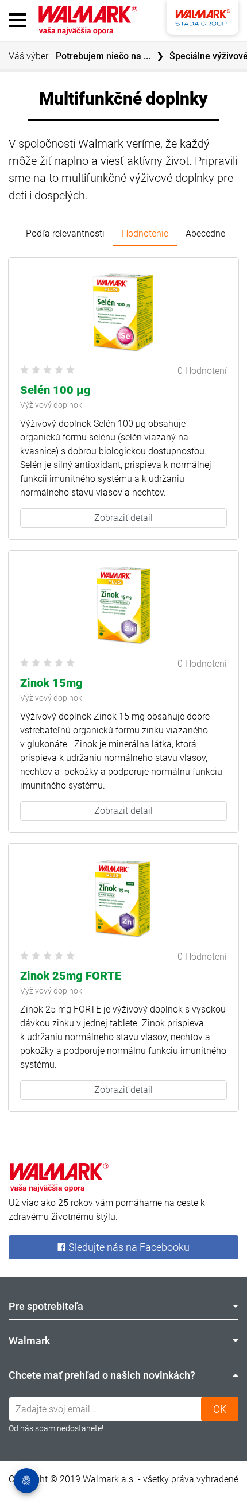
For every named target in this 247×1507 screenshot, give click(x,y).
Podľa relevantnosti (65, 233)
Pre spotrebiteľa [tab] (46, 1306)
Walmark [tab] (29, 1341)
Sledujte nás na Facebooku (128, 1247)
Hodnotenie (145, 233)
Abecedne (205, 233)
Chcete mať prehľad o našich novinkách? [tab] (102, 1375)
